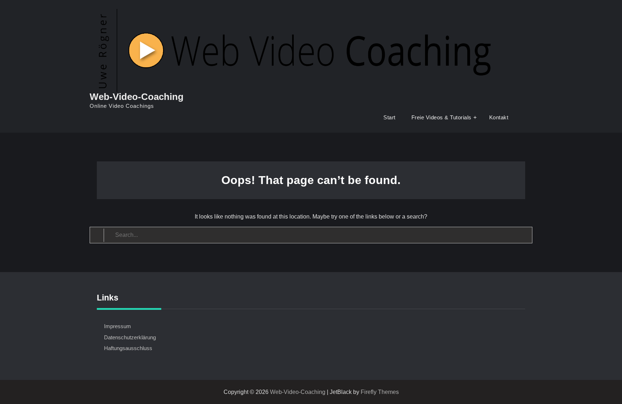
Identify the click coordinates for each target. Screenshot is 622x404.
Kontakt (499, 117)
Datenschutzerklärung (130, 337)
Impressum (117, 326)
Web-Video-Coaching (137, 96)
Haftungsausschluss (128, 348)
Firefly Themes (380, 392)
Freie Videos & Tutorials (441, 117)
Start (389, 117)
